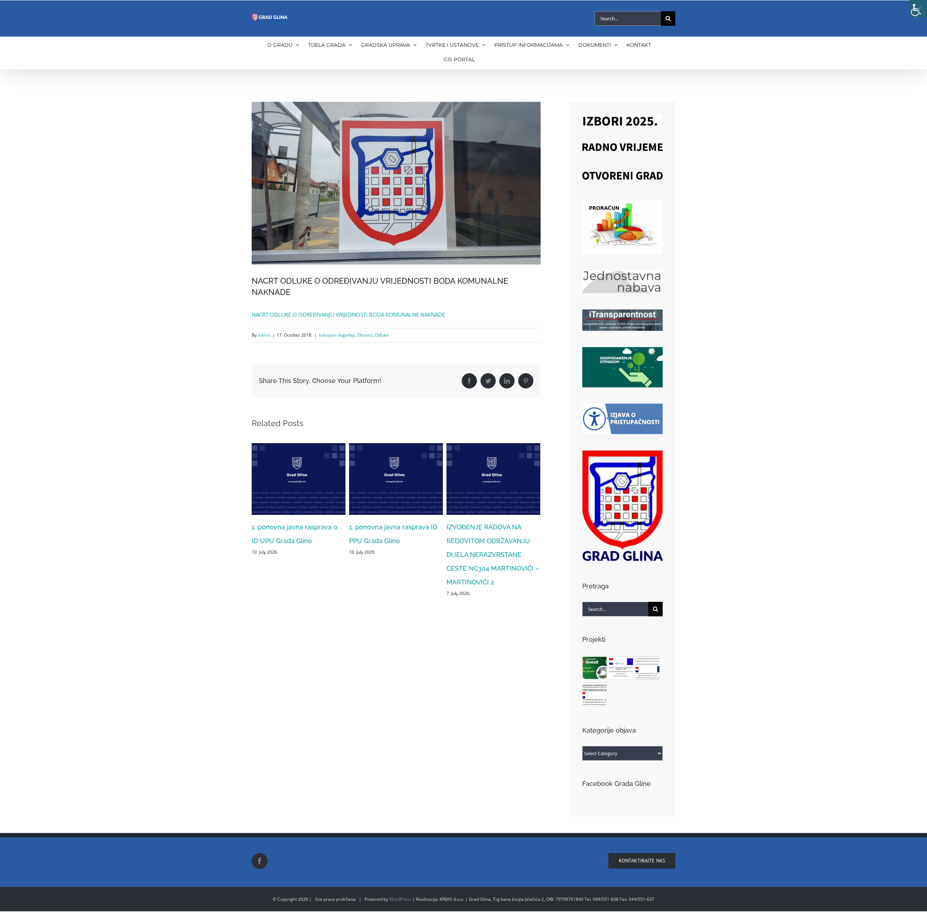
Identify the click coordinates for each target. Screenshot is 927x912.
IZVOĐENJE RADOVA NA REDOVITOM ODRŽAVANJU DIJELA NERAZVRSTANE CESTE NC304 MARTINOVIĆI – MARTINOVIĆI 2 (395, 554)
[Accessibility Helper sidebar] (918, 8)
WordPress (400, 899)
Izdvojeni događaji (337, 335)
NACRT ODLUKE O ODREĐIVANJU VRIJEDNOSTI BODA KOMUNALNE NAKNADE (348, 314)
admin (264, 335)
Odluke (382, 335)
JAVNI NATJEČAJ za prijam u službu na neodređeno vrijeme (490, 540)
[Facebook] (260, 861)
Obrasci (365, 335)
